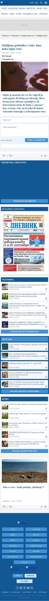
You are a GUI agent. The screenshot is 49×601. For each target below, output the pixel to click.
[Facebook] (17, 587)
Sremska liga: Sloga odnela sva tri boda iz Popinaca (24, 416)
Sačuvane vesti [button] (36, 2)
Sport (39, 8)
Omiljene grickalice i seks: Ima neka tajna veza (21, 47)
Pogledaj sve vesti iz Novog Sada (24, 391)
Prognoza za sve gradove (24, 201)
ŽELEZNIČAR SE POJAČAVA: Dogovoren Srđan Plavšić (24, 434)
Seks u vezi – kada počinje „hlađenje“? (24, 483)
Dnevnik (8, 56)
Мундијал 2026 (30, 14)
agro (11, 14)
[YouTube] (28, 587)
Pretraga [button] (41, 2)
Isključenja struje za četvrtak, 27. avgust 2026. (24, 365)
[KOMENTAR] (10, 156)
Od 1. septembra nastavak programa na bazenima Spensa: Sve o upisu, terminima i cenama (24, 356)
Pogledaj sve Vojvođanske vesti (24, 332)
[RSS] (31, 587)
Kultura (13, 551)
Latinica (17, 576)
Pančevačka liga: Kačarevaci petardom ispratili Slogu (24, 406)
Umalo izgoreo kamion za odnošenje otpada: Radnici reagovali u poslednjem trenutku (24, 287)
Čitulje (24, 562)
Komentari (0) (9, 59)
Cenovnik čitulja (26, 592)
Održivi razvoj (36, 546)
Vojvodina (13, 546)
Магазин (15, 35)
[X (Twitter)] (24, 587)
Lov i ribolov (13, 557)
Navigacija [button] (46, 2)
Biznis (22, 8)
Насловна (24, 581)
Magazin (36, 551)
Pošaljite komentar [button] (36, 140)
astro (19, 14)
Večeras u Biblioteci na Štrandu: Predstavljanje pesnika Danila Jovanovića (24, 375)
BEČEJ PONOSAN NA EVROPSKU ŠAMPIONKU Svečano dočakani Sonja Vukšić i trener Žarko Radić (24, 315)
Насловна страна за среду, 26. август (24, 243)
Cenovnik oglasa (15, 592)
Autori (35, 592)
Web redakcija (42, 592)
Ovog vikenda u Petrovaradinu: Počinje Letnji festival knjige (24, 346)
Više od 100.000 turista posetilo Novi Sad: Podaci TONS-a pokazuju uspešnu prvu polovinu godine (24, 384)
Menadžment (5, 592)
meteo (4, 14)
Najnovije (13, 8)
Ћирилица (30, 576)
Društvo (30, 8)
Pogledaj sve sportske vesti (24, 451)
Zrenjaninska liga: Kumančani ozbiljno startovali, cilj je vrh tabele (24, 425)
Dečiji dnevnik (36, 557)
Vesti (4, 8)
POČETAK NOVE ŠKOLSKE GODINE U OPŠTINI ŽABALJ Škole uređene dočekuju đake (24, 296)
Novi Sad (36, 540)
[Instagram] (20, 587)
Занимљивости (27, 35)
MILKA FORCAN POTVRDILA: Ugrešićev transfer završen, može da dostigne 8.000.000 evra (24, 444)
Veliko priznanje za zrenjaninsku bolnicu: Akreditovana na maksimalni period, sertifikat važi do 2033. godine (24, 306)
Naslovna (5, 35)
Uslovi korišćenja (6, 140)
